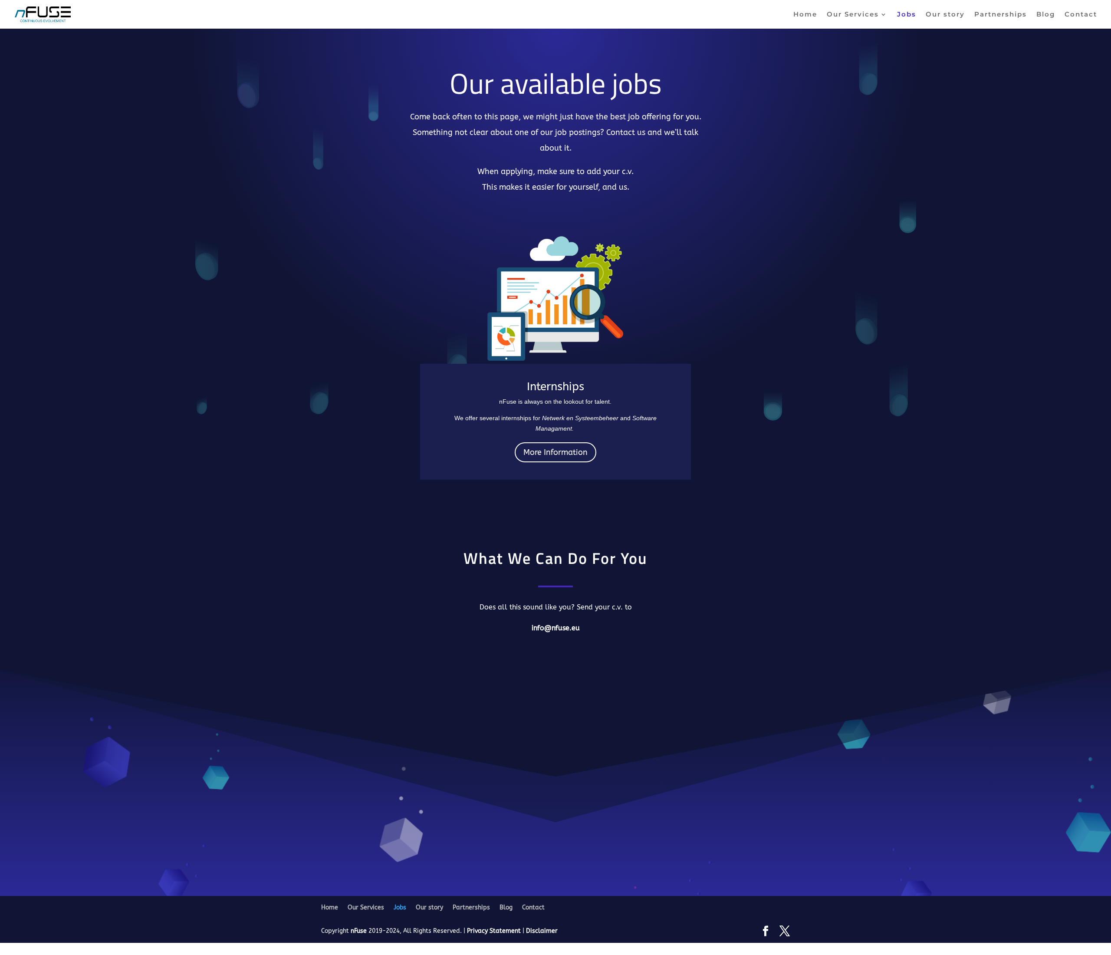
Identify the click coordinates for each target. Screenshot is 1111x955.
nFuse (359, 931)
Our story (945, 14)
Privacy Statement (495, 931)
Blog (1045, 14)
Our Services (853, 14)
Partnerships (1000, 14)
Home (805, 14)
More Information (555, 452)
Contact (1081, 14)
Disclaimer (542, 931)
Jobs (906, 14)
